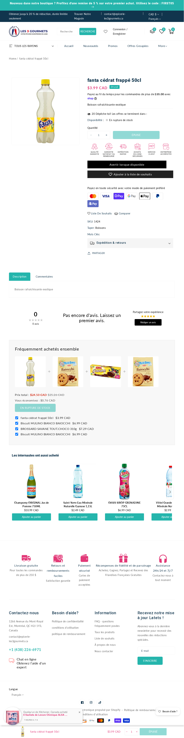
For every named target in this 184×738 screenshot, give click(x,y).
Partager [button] (98, 253)
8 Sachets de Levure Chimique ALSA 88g (45, 714)
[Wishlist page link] (105, 31)
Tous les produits (105, 632)
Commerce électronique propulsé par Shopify (92, 709)
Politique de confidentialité (68, 621)
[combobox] (67, 31)
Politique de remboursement (141, 710)
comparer (125, 213)
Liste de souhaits (105, 638)
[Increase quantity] (136, 731)
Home (12, 58)
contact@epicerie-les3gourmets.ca (20, 639)
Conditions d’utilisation (94, 714)
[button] (171, 31)
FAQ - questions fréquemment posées (107, 623)
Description (20, 276)
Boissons (100, 227)
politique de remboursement (68, 633)
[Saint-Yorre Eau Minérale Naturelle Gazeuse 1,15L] (78, 481)
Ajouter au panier (31, 516)
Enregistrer (119, 33)
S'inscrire (150, 660)
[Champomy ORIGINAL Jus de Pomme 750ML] (31, 481)
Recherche (87, 31)
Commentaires (44, 276)
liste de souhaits (101, 213)
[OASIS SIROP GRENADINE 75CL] (124, 481)
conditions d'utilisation (65, 627)
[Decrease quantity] (126, 731)
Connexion (119, 29)
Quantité (92, 127)
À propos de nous (105, 644)
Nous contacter (104, 651)
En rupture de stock (35, 407)
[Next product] (170, 492)
